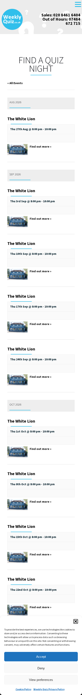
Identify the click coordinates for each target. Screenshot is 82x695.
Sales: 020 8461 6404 (60, 14)
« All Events (15, 83)
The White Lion (21, 118)
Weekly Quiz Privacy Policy (49, 689)
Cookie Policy (23, 689)
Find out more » (40, 146)
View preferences (41, 680)
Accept (41, 656)
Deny (41, 668)
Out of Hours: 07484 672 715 (61, 21)
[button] (76, 621)
